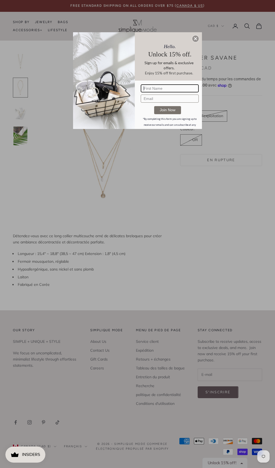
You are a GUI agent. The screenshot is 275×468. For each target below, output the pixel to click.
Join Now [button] (167, 110)
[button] (195, 38)
